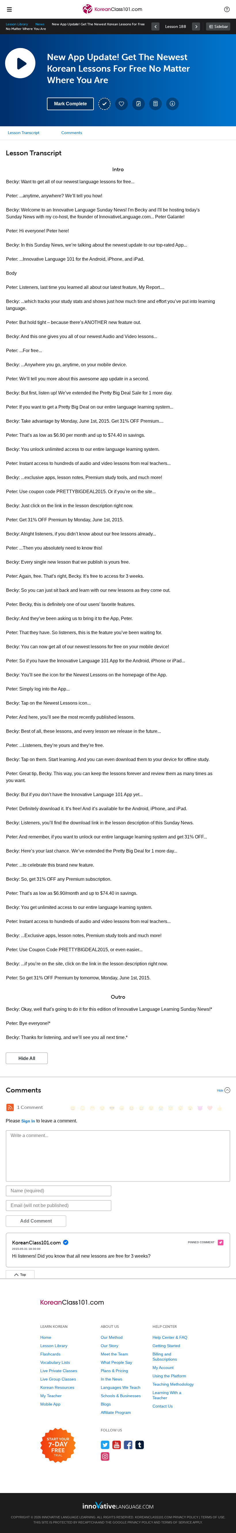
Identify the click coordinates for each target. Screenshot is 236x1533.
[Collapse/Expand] (118, 1090)
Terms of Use (212, 1517)
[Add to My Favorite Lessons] (121, 104)
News (39, 24)
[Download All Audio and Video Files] (172, 104)
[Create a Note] (138, 104)
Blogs (106, 1404)
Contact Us (163, 1406)
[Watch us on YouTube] (116, 1444)
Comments (71, 132)
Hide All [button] (26, 1058)
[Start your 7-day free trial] (58, 1445)
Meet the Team (114, 1354)
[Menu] (9, 9)
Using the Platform (169, 1376)
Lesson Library (17, 24)
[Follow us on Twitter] (105, 1444)
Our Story (109, 1345)
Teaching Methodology (173, 1384)
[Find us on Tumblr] (139, 1444)
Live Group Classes (58, 1379)
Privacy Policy (185, 1517)
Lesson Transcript (23, 132)
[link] (155, 26)
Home (45, 1337)
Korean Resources (57, 1387)
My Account (163, 1367)
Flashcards (50, 1354)
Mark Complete (70, 103)
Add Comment (36, 1221)
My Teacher (51, 1395)
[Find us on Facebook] (128, 1444)
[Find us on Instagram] (105, 1456)
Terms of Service (176, 1522)
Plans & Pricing (114, 1370)
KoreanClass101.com (153, 1517)
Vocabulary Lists (55, 1362)
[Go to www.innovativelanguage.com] (118, 1505)
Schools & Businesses (121, 1395)
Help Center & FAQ (170, 1337)
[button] (226, 9)
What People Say (116, 1362)
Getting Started (166, 1345)
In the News (111, 1379)
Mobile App (50, 1404)
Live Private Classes (58, 1370)
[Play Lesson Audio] (20, 63)
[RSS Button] (10, 1107)
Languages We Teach (120, 1387)
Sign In (28, 1121)
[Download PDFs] (155, 104)
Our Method (112, 1337)
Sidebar (221, 26)
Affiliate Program (116, 1412)
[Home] (112, 13)
